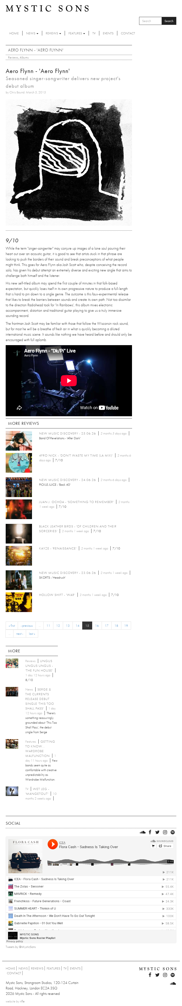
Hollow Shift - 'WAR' (57, 595)
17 (107, 625)
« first (12, 625)
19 (126, 625)
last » (32, 633)
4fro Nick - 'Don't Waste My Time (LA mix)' (76, 455)
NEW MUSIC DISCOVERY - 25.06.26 (67, 433)
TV (94, 33)
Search (168, 21)
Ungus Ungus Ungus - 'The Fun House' (39, 665)
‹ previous (27, 625)
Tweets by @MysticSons (21, 947)
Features (75, 33)
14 (77, 625)
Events (108, 33)
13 (68, 625)
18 (116, 625)
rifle (22, 1001)
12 (58, 625)
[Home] (47, 8)
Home (14, 33)
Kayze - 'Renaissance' (58, 548)
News (31, 33)
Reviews (52, 33)
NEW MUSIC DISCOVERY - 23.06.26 (67, 573)
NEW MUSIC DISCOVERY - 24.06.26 (67, 480)
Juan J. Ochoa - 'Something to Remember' (76, 502)
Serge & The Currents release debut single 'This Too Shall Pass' (39, 698)
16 (97, 625)
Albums (24, 57)
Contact (128, 33)
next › (19, 633)
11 (48, 625)
